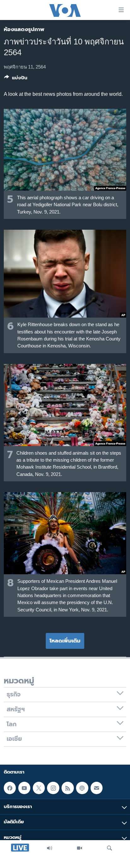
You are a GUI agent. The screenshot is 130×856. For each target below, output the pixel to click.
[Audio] (49, 848)
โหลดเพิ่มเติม (65, 640)
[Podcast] (82, 788)
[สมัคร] (97, 788)
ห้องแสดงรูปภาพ (24, 29)
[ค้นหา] (109, 848)
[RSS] (68, 788)
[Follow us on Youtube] (24, 788)
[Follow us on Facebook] (10, 788)
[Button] (15, 79)
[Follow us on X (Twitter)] (39, 788)
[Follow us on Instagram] (53, 788)
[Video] (79, 848)
